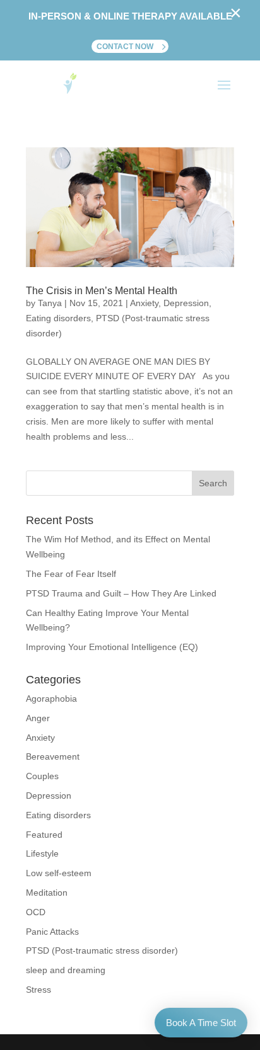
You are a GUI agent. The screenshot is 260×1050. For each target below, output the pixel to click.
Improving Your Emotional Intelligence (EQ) (112, 647)
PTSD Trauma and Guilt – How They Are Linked (121, 593)
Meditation (47, 892)
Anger (38, 718)
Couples (42, 776)
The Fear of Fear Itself (71, 574)
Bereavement (53, 756)
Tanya (50, 303)
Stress (38, 989)
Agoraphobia (51, 698)
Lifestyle (42, 853)
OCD (35, 912)
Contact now (125, 46)
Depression (186, 303)
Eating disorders (58, 318)
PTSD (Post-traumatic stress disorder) (102, 950)
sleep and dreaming (65, 970)
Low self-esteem (59, 873)
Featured (44, 835)
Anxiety (144, 303)
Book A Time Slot (201, 1022)
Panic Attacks (52, 932)
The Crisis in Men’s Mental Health (101, 290)
